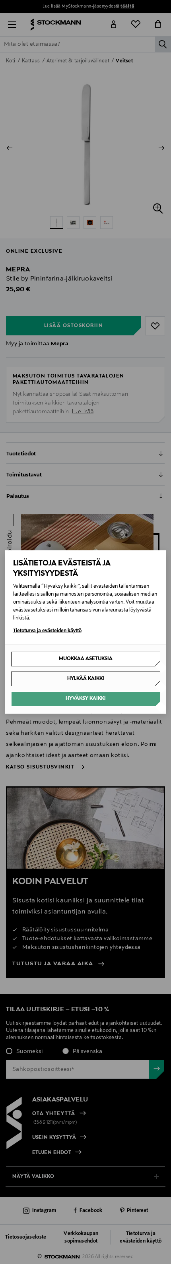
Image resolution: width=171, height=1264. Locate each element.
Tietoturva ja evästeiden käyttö (47, 631)
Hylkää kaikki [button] (85, 678)
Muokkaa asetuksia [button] (86, 659)
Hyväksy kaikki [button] (86, 698)
